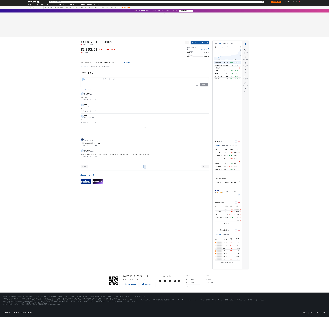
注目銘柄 (217, 141)
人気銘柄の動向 (219, 202)
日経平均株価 (218, 62)
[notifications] (296, 1)
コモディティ (226, 43)
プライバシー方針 (314, 312)
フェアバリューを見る (202, 49)
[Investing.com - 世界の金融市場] (35, 2)
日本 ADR (77, 7)
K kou (85, 104)
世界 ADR (71, 7)
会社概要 (208, 275)
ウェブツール (189, 286)
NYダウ (216, 70)
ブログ (188, 275)
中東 (96, 7)
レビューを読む (239, 191)
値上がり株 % (225, 145)
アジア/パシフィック (103, 7)
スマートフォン (190, 279)
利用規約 (305, 312)
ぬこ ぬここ (87, 150)
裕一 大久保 (87, 93)
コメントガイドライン (86, 89)
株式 (31, 7)
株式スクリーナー (102, 4)
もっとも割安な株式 (221, 230)
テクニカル (115, 62)
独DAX (216, 73)
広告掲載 (208, 279)
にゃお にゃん (87, 139)
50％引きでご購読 (276, 1)
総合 (82, 62)
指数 (220, 43)
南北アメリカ (84, 7)
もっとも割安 (218, 234)
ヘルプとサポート (210, 282)
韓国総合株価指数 (219, 68)
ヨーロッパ (91, 7)
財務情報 (107, 62)
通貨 (216, 43)
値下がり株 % (233, 145)
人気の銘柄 (217, 145)
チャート (88, 62)
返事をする (85, 99)
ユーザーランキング (106, 66)
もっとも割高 (226, 234)
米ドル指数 (217, 79)
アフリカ (112, 7)
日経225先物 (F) (218, 65)
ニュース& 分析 (97, 62)
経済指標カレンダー (91, 4)
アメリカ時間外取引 (58, 7)
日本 (45, 7)
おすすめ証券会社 (220, 178)
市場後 (66, 7)
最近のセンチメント (95, 66)
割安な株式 (118, 7)
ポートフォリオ (190, 282)
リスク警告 (323, 312)
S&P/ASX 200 (218, 76)
